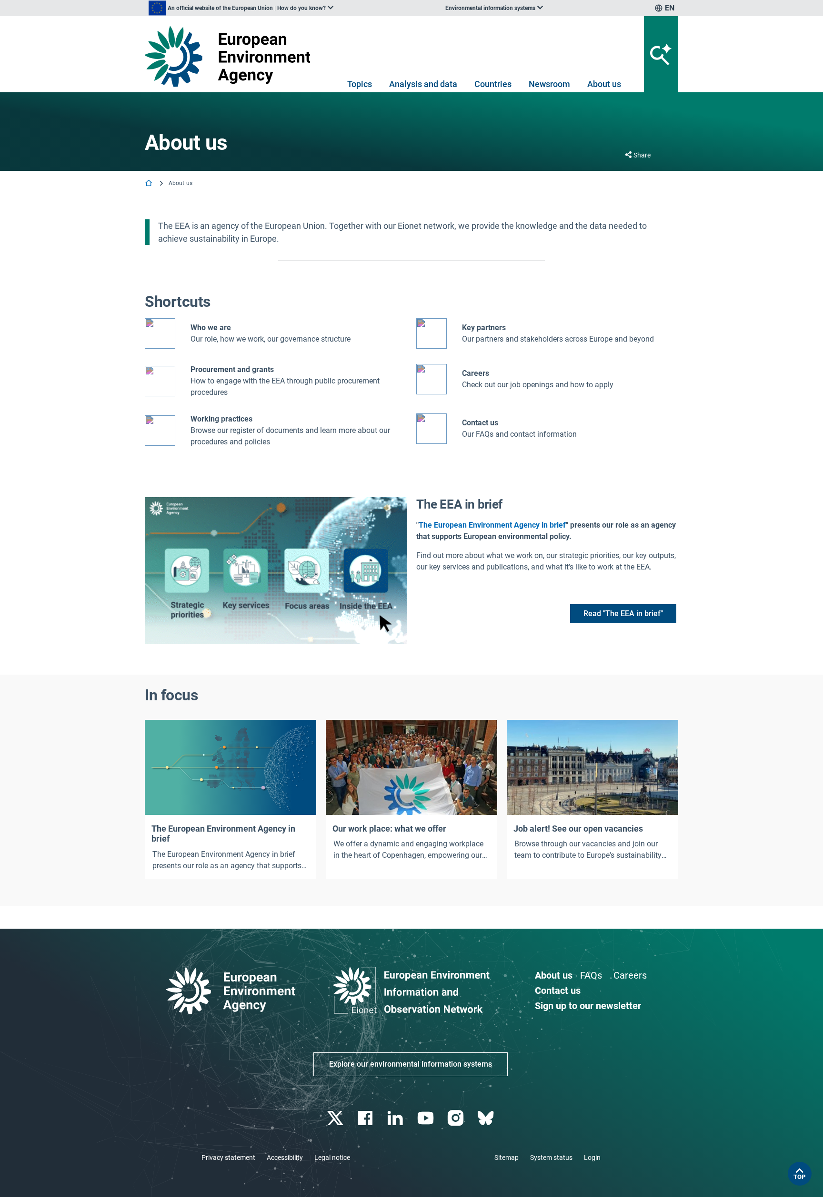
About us (604, 84)
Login (592, 1157)
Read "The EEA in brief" (623, 613)
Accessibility (285, 1157)
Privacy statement (228, 1157)
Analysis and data (423, 84)
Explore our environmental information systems (410, 1064)
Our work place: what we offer (389, 829)
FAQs (591, 975)
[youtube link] (426, 1118)
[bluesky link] (486, 1118)
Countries (493, 84)
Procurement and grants (232, 369)
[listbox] (241, 8)
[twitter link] (336, 1118)
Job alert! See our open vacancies (578, 829)
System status (551, 1157)
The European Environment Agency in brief (492, 525)
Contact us (480, 422)
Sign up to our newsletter (588, 1005)
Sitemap (506, 1157)
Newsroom (549, 84)
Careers (630, 975)
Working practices (221, 418)
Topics (359, 84)
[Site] (231, 56)
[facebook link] (366, 1118)
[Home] (149, 184)
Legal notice (332, 1157)
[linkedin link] (396, 1118)
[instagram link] (456, 1118)
